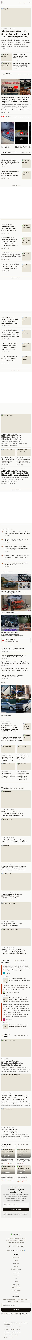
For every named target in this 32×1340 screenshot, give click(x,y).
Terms (10, 1213)
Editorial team (16, 1257)
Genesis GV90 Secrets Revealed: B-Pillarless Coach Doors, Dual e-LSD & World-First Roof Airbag (11, 738)
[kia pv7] (23, 692)
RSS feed (16, 1263)
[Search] (20, 3)
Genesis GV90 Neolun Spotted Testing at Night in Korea (23, 757)
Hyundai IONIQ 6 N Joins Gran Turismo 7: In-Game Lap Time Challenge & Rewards (8, 227)
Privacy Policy (24, 1213)
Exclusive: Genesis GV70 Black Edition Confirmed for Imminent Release (10, 266)
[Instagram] (9, 1246)
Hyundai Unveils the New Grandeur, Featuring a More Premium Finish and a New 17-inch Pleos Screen (15, 1097)
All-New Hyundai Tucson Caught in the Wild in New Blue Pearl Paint (14, 841)
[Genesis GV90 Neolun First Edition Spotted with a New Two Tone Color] (23, 706)
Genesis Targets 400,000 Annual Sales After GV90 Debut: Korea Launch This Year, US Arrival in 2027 (23, 776)
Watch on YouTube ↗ (24, 74)
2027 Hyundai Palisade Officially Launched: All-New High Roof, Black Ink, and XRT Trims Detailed (9, 728)
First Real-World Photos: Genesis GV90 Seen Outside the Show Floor (10, 174)
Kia (16, 1278)
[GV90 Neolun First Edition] (8, 706)
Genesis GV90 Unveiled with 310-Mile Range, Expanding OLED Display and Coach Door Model (15, 99)
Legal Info (7, 1332)
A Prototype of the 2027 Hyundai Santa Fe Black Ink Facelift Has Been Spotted (12, 1063)
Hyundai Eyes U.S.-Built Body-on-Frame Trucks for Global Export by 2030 (7, 460)
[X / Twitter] (18, 1246)
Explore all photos (6, 715)
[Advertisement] (16, 202)
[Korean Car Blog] (9, 2)
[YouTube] (22, 1246)
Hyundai (16, 1276)
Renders (16, 1293)
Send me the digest (16, 1209)
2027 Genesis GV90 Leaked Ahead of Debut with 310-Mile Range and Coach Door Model (9, 320)
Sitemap (16, 1266)
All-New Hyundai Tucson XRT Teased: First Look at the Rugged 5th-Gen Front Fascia (8, 776)
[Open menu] (29, 3)
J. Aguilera (17, 1326)
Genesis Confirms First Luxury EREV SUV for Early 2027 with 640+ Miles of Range (12, 896)
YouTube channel (16, 1269)
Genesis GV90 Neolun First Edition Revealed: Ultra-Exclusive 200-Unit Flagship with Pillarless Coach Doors (9, 241)
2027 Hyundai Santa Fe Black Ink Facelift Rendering (11, 925)
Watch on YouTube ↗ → (25, 572)
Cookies (12, 1329)
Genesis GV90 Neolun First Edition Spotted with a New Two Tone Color (21, 65)
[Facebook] (14, 1246)
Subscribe (16, 1309)
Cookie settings (9, 1337)
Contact (16, 1260)
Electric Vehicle (16, 1287)
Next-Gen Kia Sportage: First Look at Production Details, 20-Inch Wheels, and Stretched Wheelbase (10, 333)
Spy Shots (16, 1284)
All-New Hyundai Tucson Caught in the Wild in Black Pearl (20, 56)
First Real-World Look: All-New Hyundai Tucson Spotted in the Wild (10, 162)
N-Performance (16, 1290)
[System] (24, 3)
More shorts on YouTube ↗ (22, 117)
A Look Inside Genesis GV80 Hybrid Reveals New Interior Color (9, 358)
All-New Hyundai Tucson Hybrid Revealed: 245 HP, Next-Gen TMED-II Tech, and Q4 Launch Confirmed (15, 473)
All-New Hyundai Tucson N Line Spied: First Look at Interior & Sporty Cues (11, 437)
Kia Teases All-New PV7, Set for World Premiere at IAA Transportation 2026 (15, 34)
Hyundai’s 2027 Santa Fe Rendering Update (9, 1131)
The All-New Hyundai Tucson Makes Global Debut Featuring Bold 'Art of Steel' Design (9, 346)
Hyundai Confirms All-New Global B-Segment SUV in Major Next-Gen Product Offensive (24, 460)
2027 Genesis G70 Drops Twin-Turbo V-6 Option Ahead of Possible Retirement (7, 758)
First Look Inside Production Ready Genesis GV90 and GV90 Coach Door (11, 255)
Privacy (6, 1329)
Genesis (16, 1281)
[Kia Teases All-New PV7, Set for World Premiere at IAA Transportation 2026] (8, 692)
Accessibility (17, 1332)
